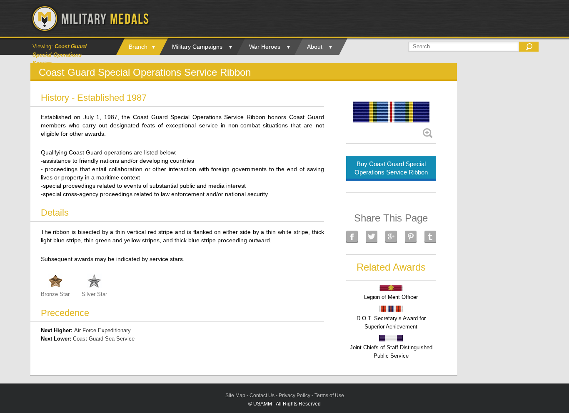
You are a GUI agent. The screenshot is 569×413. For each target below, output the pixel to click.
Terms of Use (329, 395)
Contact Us (262, 395)
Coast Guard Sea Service (104, 339)
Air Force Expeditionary (102, 330)
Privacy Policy (294, 395)
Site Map (235, 395)
